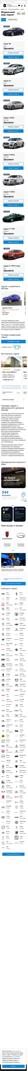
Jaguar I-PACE (8, 118)
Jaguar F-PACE (9, 192)
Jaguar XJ (7, 81)
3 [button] (15, 506)
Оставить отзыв (13, 341)
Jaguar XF (7, 44)
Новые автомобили (13, 9)
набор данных (16, 1051)
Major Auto (4, 9)
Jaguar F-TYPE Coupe (11, 266)
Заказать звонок (13, 57)
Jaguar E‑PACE (9, 155)
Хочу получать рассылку (13, 583)
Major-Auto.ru (9, 324)
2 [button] (15, 551)
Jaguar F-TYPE (9, 229)
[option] (11, 303)
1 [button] (13, 506)
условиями (17, 1056)
